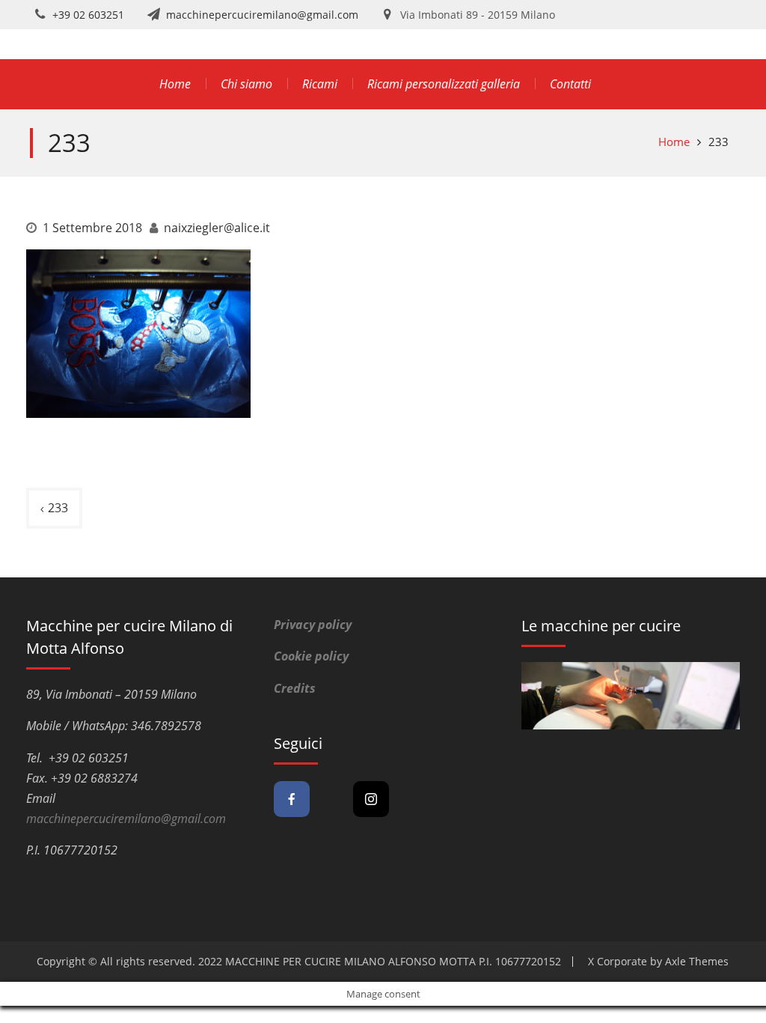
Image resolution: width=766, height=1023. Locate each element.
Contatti (570, 84)
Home (175, 84)
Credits (295, 688)
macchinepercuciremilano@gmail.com (262, 14)
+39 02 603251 (88, 14)
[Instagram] (371, 799)
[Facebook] (292, 799)
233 (58, 508)
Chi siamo (246, 84)
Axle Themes (697, 961)
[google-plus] (331, 799)
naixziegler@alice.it (217, 227)
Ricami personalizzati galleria (443, 84)
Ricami (319, 84)
